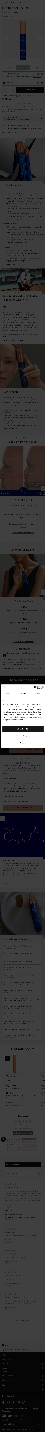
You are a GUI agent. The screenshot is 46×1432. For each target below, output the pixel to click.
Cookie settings (22, 736)
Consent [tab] (8, 693)
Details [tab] (23, 693)
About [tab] (37, 693)
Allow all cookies (23, 729)
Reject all (23, 743)
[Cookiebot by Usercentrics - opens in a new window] (34, 687)
